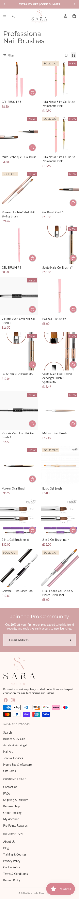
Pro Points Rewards (15, 825)
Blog (6, 848)
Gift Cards (9, 771)
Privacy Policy (11, 861)
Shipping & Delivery (15, 799)
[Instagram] (12, 700)
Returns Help (11, 806)
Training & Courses (14, 854)
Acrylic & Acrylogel (15, 745)
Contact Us (10, 787)
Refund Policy (11, 880)
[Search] (13, 16)
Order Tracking (12, 812)
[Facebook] (5, 700)
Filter (11, 55)
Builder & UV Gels (14, 738)
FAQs (6, 793)
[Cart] (74, 16)
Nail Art (8, 751)
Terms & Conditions (15, 873)
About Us (9, 841)
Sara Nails (32, 893)
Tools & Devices (13, 758)
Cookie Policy (11, 867)
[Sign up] (69, 640)
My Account (11, 819)
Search (7, 732)
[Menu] (4, 16)
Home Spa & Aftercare (17, 764)
